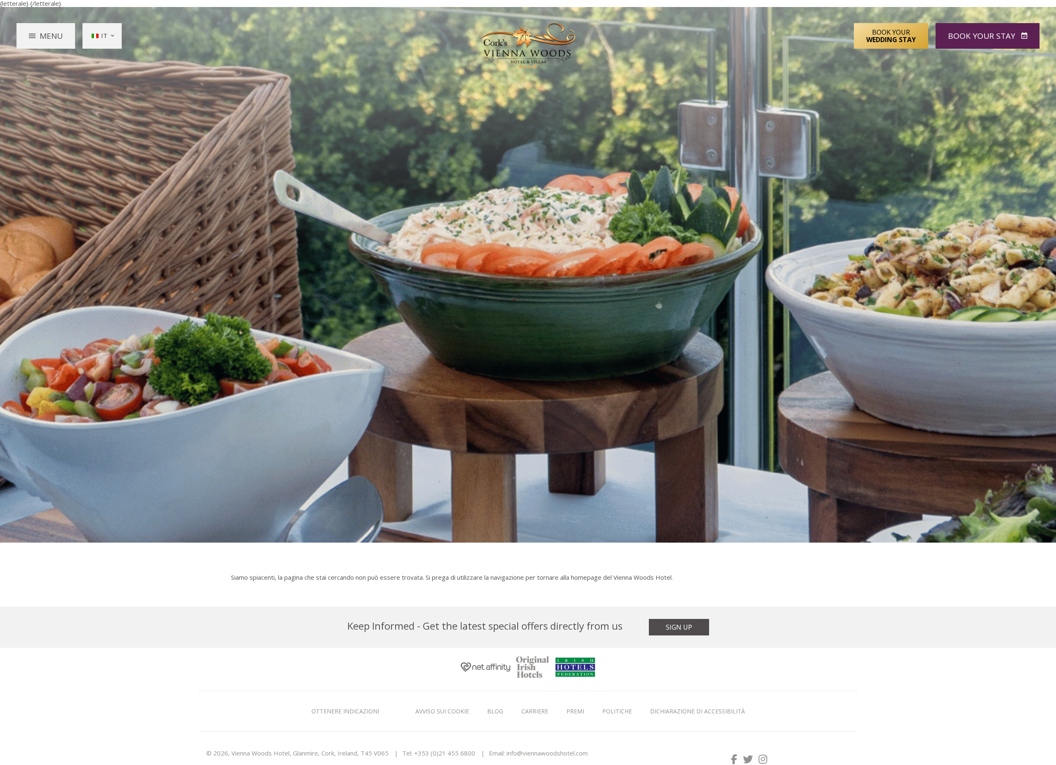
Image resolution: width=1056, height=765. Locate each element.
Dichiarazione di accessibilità (697, 711)
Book (981, 36)
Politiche (617, 711)
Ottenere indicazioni (345, 711)
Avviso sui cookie (442, 711)
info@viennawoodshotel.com (547, 753)
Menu (51, 36)
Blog (495, 711)
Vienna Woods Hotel (528, 45)
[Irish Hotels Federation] (575, 669)
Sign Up (679, 627)
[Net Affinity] (485, 669)
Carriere (534, 711)
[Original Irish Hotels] (532, 669)
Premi (575, 711)
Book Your (891, 36)
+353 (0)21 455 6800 (444, 753)
